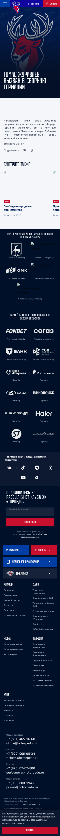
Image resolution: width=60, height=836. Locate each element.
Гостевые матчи (41, 675)
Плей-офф (38, 624)
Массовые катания (42, 680)
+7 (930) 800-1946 (20, 783)
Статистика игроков (43, 611)
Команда (8, 584)
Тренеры (8, 605)
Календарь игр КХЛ (42, 598)
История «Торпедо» (14, 700)
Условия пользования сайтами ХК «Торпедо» (23, 809)
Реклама (8, 710)
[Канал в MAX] (37, 478)
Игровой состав (12, 600)
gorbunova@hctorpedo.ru (25, 772)
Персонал (9, 610)
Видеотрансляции (13, 649)
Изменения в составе (15, 615)
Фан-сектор (38, 670)
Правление (9, 590)
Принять (30, 830)
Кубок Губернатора (42, 629)
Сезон (35, 584)
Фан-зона (37, 638)
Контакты (9, 720)
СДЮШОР (8, 715)
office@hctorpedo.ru (21, 743)
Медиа (7, 638)
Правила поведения (43, 685)
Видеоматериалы (13, 644)
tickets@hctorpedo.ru (22, 757)
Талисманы (38, 665)
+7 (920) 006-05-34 (20, 753)
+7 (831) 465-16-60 (20, 739)
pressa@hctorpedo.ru (22, 787)
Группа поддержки (42, 660)
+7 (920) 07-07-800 (20, 768)
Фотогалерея (10, 654)
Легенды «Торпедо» (14, 705)
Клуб (6, 694)
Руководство (10, 595)
